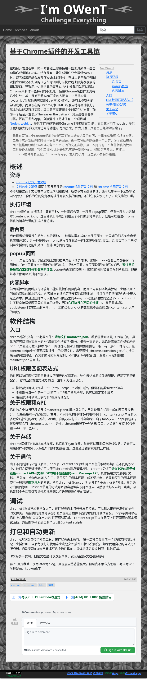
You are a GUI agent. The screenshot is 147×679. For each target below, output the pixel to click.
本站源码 (98, 673)
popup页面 (120, 86)
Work (23, 579)
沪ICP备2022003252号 (79, 673)
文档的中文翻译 (26, 187)
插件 (50, 585)
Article (14, 579)
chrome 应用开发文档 (113, 187)
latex (42, 585)
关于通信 (112, 114)
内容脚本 (118, 91)
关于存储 (112, 109)
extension (29, 585)
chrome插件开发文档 (78, 187)
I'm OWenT (73, 9)
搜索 (140, 30)
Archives (21, 30)
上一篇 (36, 597)
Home (7, 30)
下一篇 (88, 597)
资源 (109, 72)
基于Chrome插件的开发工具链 (55, 51)
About (34, 30)
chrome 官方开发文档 (31, 182)
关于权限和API (116, 104)
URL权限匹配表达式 (119, 100)
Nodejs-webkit (20, 123)
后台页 (116, 81)
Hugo (115, 673)
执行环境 (112, 77)
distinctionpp (133, 673)
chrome (15, 585)
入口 (109, 95)
